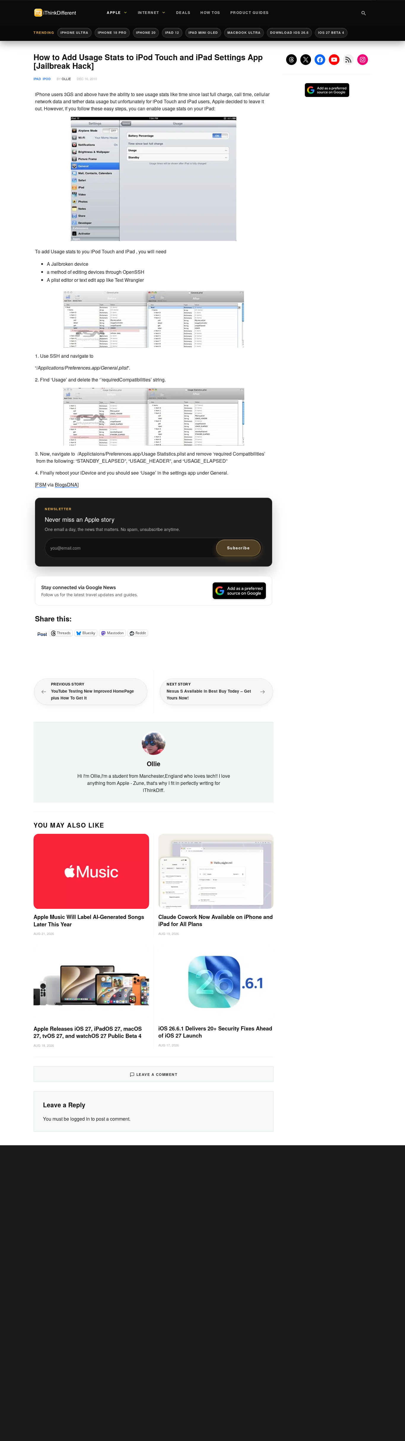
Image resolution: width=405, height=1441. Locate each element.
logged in (80, 1118)
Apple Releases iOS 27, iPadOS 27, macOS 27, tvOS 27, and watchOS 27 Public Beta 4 (88, 1032)
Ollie (66, 78)
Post (42, 633)
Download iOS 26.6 (289, 32)
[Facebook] (320, 59)
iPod (47, 79)
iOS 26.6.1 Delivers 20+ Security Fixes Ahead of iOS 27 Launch (215, 1032)
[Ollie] (153, 742)
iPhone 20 (146, 32)
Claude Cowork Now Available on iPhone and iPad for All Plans (215, 920)
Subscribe (238, 548)
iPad (37, 79)
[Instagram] (362, 59)
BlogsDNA (66, 484)
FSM (41, 484)
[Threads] (291, 59)
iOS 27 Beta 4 (331, 32)
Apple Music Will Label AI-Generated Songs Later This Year (89, 920)
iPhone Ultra (74, 32)
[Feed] (348, 59)
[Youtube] (334, 59)
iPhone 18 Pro (112, 32)
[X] (305, 59)
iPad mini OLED (203, 32)
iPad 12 (172, 32)
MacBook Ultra (244, 32)
